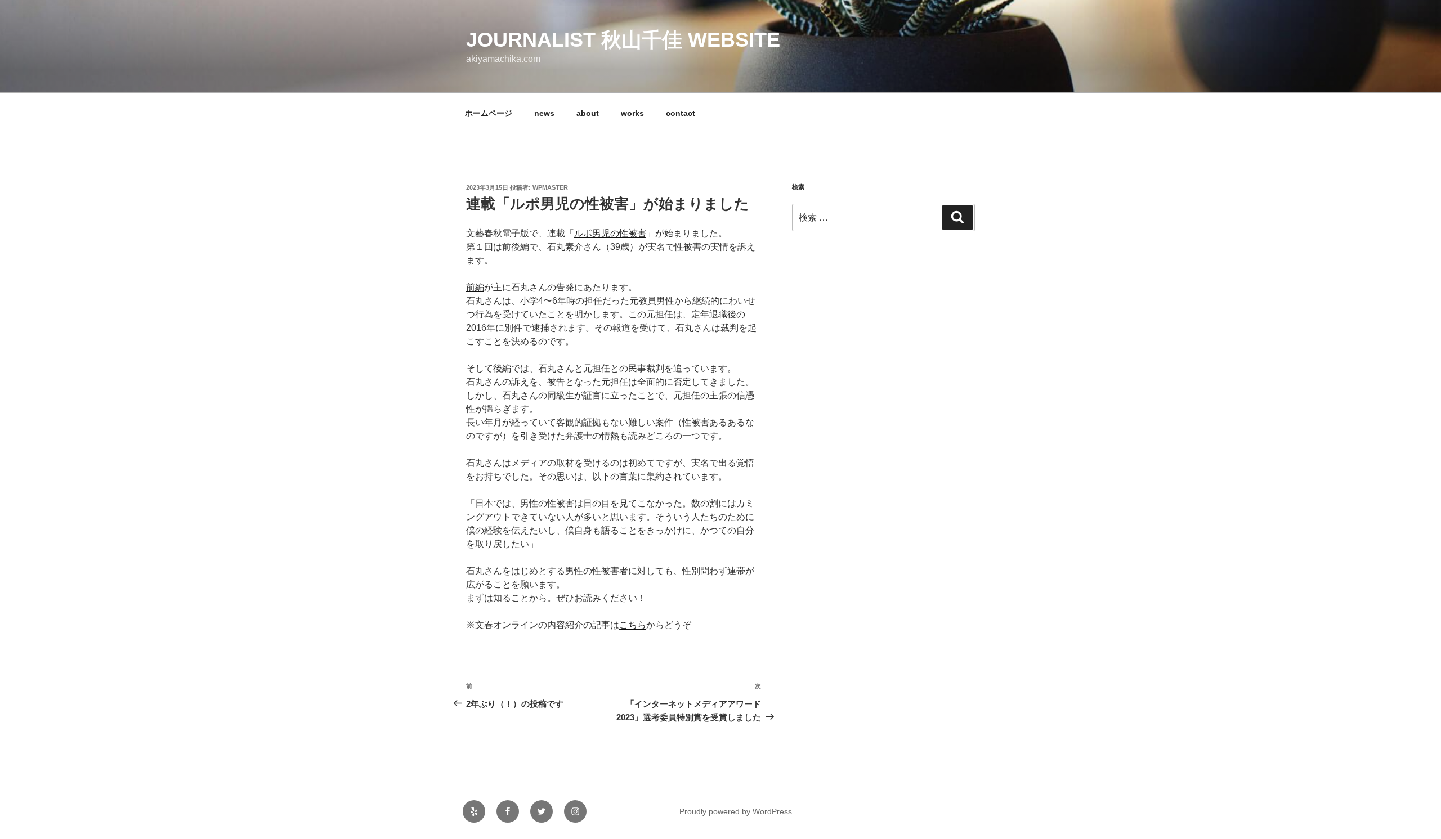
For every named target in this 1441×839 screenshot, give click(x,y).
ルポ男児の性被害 (610, 233)
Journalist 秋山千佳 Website (623, 39)
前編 (475, 287)
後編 (502, 368)
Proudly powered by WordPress (735, 811)
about (587, 113)
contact (680, 113)
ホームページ (488, 113)
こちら (632, 625)
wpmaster (550, 187)
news (544, 113)
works (632, 113)
